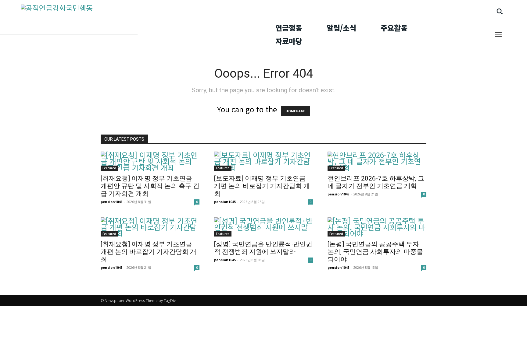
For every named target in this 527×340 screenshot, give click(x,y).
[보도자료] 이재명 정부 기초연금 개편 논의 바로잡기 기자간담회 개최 (262, 186)
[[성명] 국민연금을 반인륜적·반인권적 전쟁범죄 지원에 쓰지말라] (263, 227)
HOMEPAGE (295, 110)
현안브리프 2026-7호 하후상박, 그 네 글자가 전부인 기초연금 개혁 (376, 182)
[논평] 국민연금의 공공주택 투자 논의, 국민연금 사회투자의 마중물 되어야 (375, 251)
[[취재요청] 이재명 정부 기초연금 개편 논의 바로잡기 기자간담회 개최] (150, 227)
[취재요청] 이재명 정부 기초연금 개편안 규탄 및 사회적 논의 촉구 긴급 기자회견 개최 (150, 186)
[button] (499, 11)
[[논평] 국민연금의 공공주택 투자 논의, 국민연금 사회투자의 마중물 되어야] (377, 227)
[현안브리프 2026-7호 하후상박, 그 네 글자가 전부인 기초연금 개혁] (377, 161)
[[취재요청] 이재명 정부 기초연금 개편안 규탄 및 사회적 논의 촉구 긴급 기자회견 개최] (150, 161)
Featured (109, 168)
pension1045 (111, 201)
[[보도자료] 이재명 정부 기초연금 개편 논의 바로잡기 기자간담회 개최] (263, 161)
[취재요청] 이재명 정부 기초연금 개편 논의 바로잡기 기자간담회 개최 (148, 251)
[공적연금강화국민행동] (138, 8)
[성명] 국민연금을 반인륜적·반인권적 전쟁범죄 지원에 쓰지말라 (263, 247)
